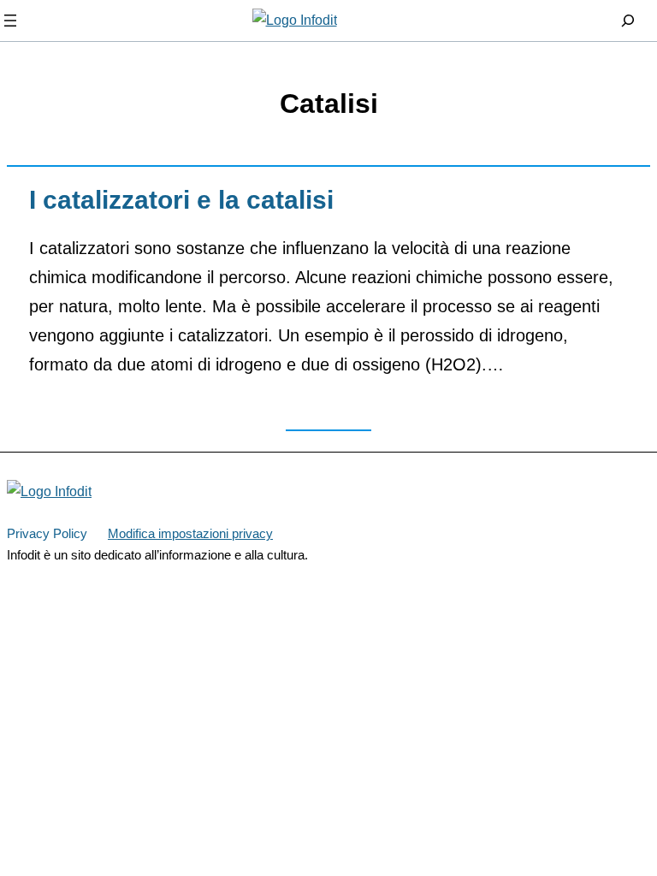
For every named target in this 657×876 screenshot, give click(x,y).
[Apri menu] (10, 20)
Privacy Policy (47, 534)
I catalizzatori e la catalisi (181, 200)
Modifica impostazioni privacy (190, 534)
